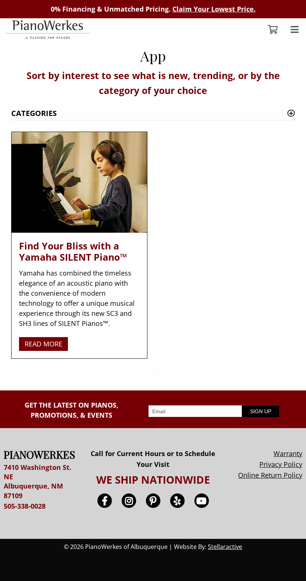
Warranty (288, 453)
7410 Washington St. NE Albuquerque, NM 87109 (37, 481)
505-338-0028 (25, 506)
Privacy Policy (280, 464)
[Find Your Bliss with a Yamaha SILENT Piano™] (79, 182)
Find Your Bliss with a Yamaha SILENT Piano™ (73, 251)
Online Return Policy (270, 475)
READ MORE (43, 343)
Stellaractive (225, 547)
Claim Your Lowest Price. (214, 8)
